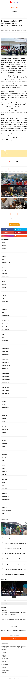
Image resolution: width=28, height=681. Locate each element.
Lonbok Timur (5, 393)
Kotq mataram (5, 331)
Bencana (4, 256)
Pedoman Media (5, 658)
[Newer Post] (12, 214)
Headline (4, 284)
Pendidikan (4, 474)
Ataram (4, 245)
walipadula (4, 610)
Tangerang (4, 507)
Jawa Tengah (5, 304)
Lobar (3, 343)
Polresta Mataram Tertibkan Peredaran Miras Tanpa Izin (13, 195)
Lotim (3, 404)
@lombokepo (6, 153)
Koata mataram (5, 318)
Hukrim (4, 287)
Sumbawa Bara (5, 496)
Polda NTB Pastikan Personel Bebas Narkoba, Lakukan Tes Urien (13, 207)
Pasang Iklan (14, 7)
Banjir (3, 251)
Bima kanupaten (6, 262)
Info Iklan (4, 672)
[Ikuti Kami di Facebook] (7, 229)
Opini (3, 465)
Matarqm (4, 437)
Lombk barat (5, 357)
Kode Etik (4, 656)
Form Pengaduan (6, 670)
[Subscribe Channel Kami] (7, 232)
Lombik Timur (5, 354)
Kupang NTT (4, 337)
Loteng (4, 401)
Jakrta (4, 298)
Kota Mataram (5, 323)
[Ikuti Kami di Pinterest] (20, 232)
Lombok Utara (5, 376)
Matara (4, 421)
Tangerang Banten (6, 510)
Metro (3, 451)
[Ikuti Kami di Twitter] (20, 229)
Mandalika (4, 412)
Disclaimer (4, 655)
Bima (3, 259)
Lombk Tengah (5, 359)
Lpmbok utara (5, 407)
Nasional (4, 457)
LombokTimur (5, 382)
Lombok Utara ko (6, 379)
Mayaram (4, 449)
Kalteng (4, 306)
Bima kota (4, 265)
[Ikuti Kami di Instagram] (7, 236)
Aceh (3, 242)
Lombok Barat (5, 362)
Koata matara (5, 315)
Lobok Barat (5, 345)
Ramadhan (4, 488)
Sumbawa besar (6, 502)
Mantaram (4, 415)
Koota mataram (5, 320)
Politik (4, 482)
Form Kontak (5, 669)
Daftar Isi (4, 667)
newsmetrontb (14, 678)
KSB (3, 334)
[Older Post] (16, 214)
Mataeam (4, 418)
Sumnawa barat (6, 504)
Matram (4, 440)
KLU (3, 312)
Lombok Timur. (5, 373)
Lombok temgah (6, 365)
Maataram (4, 410)
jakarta (4, 295)
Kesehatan (4, 309)
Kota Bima (4, 326)
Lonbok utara (5, 396)
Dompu (3, 279)
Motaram (4, 454)
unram (3, 516)
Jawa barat (5, 301)
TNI (3, 513)
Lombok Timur (5, 371)
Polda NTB (4, 479)
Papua (3, 468)
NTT (3, 463)
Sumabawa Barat (6, 490)
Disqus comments (14, 224)
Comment (24, 30)
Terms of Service (5, 661)
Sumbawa (4, 493)
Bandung (4, 248)
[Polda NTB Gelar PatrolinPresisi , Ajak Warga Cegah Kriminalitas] (14, 594)
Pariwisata (4, 471)
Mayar (3, 446)
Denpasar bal (5, 273)
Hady (3, 617)
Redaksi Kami (5, 673)
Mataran (4, 432)
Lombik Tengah (5, 351)
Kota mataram (5, 329)
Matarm (4, 435)
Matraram (4, 443)
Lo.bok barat (5, 340)
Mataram (18, 30)
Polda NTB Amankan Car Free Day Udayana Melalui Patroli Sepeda (12, 182)
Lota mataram (5, 398)
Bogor (3, 267)
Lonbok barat (5, 387)
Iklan (3, 290)
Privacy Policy (5, 660)
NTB (3, 460)
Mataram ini (5, 429)
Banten (4, 253)
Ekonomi (4, 281)
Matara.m (4, 424)
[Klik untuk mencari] (26, 2)
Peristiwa (4, 477)
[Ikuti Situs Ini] (20, 236)
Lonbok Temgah (5, 390)
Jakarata (4, 292)
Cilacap (4, 270)
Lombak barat (5, 348)
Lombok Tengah (5, 368)
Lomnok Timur (5, 385)
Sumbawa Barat (6, 499)
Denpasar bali (5, 276)
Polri (3, 485)
